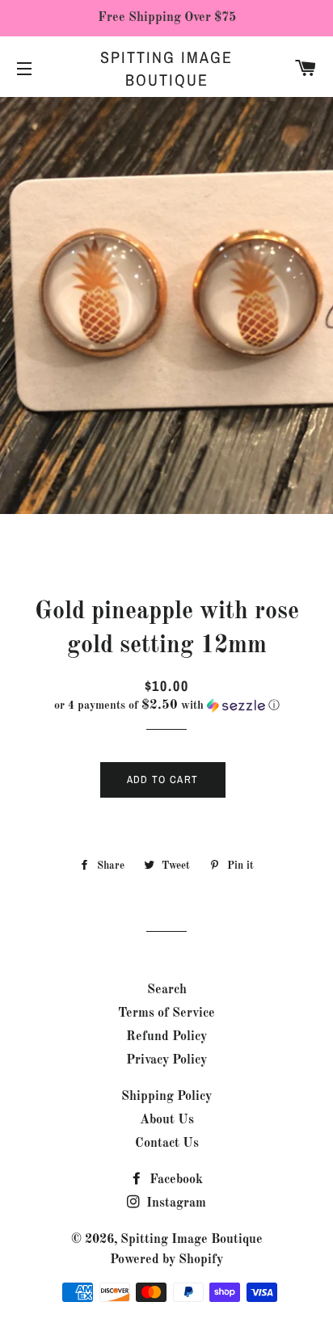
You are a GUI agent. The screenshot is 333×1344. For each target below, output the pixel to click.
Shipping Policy (166, 1096)
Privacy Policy (166, 1060)
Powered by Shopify (166, 1259)
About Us (167, 1120)
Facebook (174, 1179)
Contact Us (167, 1143)
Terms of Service (166, 1013)
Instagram (174, 1203)
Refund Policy (166, 1036)
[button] (166, 705)
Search (167, 990)
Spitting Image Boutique (166, 68)
